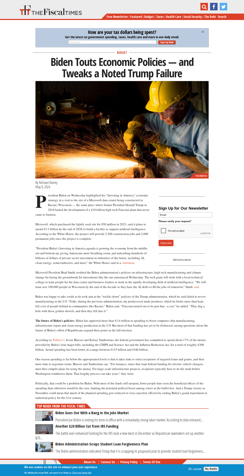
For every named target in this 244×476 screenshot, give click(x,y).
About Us (90, 462)
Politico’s (59, 340)
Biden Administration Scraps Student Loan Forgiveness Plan (101, 444)
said (196, 287)
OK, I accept (194, 468)
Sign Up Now (166, 42)
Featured (136, 16)
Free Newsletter (117, 16)
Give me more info (81, 472)
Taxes (160, 16)
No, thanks (211, 468)
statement (128, 263)
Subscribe (166, 243)
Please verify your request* (175, 221)
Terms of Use (151, 462)
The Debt (210, 16)
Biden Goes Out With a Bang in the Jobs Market (92, 412)
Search (222, 16)
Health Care (173, 16)
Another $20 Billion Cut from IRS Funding (86, 426)
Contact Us (108, 462)
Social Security (192, 16)
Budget (149, 16)
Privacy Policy (129, 462)
